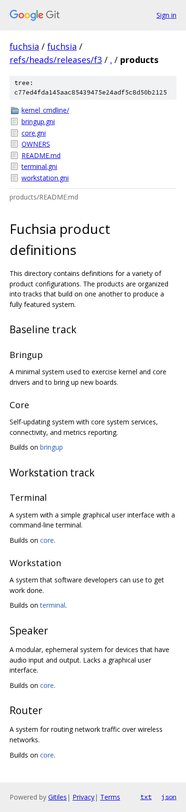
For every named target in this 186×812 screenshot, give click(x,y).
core (47, 540)
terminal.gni (39, 166)
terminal (52, 605)
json (168, 796)
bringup (51, 447)
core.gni (33, 132)
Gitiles (57, 796)
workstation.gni (45, 177)
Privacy (83, 796)
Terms (110, 796)
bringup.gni (38, 121)
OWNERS (35, 143)
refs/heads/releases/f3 (56, 59)
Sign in (166, 15)
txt (146, 796)
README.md (41, 155)
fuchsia (24, 46)
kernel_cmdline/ (45, 110)
